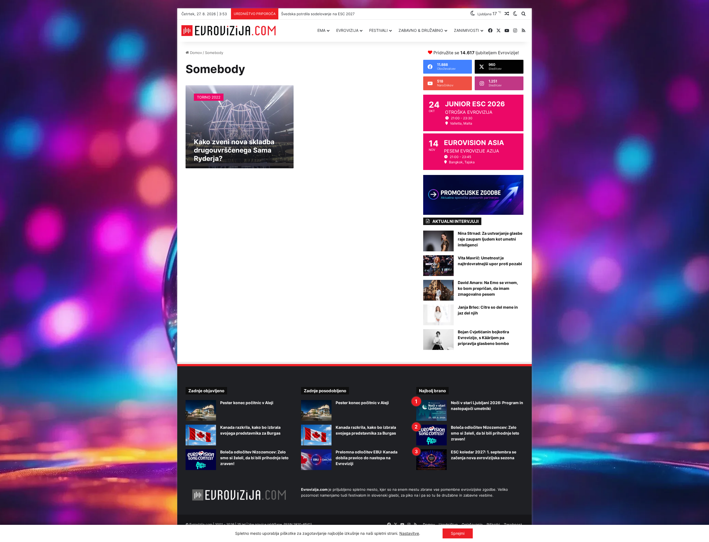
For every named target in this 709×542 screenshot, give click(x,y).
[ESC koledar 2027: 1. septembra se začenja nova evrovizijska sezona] (431, 459)
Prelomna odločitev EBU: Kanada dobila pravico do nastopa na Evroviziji (366, 458)
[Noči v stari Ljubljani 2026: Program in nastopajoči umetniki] (431, 410)
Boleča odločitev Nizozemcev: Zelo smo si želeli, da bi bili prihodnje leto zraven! (254, 458)
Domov (195, 52)
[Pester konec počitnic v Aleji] (201, 410)
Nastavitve (409, 533)
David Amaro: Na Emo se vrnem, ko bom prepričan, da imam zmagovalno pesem (488, 288)
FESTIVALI (378, 30)
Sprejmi (457, 533)
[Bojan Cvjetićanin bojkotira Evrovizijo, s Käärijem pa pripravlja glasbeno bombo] (438, 339)
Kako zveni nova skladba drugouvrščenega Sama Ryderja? (234, 150)
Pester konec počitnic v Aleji (246, 402)
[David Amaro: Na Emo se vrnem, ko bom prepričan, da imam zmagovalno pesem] (438, 290)
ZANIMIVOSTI (466, 30)
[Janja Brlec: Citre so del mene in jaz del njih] (438, 314)
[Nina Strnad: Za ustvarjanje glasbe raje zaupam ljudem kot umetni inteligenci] (438, 241)
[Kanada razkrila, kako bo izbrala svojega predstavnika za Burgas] (201, 435)
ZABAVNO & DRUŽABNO (421, 30)
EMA (321, 30)
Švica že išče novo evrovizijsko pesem (314, 14)
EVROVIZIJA (347, 30)
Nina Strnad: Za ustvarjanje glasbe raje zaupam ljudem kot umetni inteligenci (490, 239)
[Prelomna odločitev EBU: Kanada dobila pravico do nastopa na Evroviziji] (316, 459)
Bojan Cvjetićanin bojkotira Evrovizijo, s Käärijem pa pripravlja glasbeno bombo (483, 337)
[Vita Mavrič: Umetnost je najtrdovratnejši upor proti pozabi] (438, 265)
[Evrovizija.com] (228, 30)
